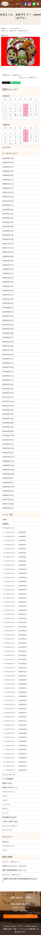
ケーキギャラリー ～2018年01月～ (16, 614)
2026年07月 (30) (7, 162)
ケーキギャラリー (15, 28)
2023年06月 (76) (7, 320)
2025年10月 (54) (7, 201)
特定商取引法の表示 (9, 817)
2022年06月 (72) (7, 371)
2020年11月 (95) (7, 453)
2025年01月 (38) (7, 239)
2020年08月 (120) (8, 465)
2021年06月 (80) (7, 423)
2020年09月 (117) (8, 461)
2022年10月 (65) (7, 354)
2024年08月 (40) (7, 261)
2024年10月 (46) (7, 252)
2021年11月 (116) (8, 401)
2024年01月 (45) (7, 290)
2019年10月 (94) (7, 508)
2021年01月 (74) (7, 444)
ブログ (4, 850)
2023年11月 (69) (7, 299)
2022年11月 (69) (7, 350)
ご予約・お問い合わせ (10, 821)
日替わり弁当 (7, 783)
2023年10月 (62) (7, 303)
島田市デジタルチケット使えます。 (15, 866)
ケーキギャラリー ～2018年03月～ (16, 606)
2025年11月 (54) (7, 197)
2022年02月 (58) (7, 389)
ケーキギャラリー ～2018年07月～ (16, 590)
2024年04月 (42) (7, 278)
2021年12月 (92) (7, 397)
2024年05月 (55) (7, 273)
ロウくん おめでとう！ (11, 862)
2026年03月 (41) (7, 180)
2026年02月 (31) (7, 184)
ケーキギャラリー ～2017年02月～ (16, 659)
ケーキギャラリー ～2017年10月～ (16, 626)
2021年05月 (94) (7, 427)
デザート (5, 809)
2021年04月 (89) (7, 431)
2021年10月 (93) (7, 406)
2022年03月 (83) (7, 384)
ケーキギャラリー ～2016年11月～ (16, 672)
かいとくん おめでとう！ (11, 874)
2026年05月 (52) (7, 171)
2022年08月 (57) (7, 363)
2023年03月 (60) (7, 333)
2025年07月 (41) (7, 214)
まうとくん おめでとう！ (28, 77)
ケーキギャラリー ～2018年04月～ (16, 602)
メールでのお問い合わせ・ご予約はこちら (20, 916)
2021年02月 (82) (7, 440)
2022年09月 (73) (7, 359)
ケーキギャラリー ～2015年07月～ (16, 737)
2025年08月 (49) (7, 209)
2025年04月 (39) (7, 226)
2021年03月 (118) (8, 435)
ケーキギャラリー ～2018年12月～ (16, 569)
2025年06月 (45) (7, 218)
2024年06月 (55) (7, 269)
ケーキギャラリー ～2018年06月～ (16, 594)
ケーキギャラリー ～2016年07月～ (16, 688)
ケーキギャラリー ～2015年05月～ (16, 745)
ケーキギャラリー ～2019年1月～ (15, 565)
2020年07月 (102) (8, 470)
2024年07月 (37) (7, 265)
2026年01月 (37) (7, 188)
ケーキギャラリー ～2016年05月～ (16, 696)
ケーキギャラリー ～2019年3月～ (15, 557)
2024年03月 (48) (7, 282)
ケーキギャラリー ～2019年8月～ (15, 536)
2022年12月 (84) (7, 346)
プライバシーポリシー (10, 826)
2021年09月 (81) (7, 410)
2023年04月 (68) (7, 329)
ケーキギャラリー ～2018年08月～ (16, 586)
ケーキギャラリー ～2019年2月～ (15, 561)
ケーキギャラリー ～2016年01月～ (16, 713)
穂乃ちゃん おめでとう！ (12, 75)
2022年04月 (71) (7, 380)
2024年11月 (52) (7, 248)
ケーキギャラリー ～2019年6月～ (15, 544)
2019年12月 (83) (7, 499)
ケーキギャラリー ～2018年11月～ (16, 573)
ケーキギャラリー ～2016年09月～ (16, 680)
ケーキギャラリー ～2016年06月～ (16, 692)
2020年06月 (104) (8, 474)
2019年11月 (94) (7, 504)
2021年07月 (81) (7, 418)
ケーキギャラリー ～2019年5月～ (15, 549)
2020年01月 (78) (7, 495)
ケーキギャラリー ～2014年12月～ (16, 766)
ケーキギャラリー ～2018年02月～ (16, 610)
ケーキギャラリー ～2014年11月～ (16, 770)
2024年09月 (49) (7, 256)
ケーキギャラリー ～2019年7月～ (15, 540)
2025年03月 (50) (7, 231)
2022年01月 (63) (7, 393)
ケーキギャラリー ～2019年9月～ (15, 532)
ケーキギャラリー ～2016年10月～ (16, 676)
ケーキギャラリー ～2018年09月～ (16, 581)
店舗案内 (5, 524)
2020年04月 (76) (7, 482)
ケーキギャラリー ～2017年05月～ (16, 647)
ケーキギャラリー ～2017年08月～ (16, 635)
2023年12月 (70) (7, 295)
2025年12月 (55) (7, 192)
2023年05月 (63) (7, 325)
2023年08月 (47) (7, 312)
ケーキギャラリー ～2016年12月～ (16, 668)
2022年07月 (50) (7, 367)
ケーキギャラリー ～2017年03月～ (16, 655)
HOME (3, 28)
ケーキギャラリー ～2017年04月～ (16, 651)
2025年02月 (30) (7, 235)
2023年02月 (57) (7, 337)
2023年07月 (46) (7, 316)
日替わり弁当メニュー (10, 787)
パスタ (4, 800)
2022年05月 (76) (7, 376)
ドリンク (5, 813)
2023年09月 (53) (7, 308)
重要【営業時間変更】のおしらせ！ (15, 870)
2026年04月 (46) (7, 175)
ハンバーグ (6, 804)
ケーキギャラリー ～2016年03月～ (16, 704)
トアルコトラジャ (8, 792)
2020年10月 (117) (8, 457)
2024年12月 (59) (7, 244)
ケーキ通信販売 (7, 779)
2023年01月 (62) (7, 342)
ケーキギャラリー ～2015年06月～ (16, 741)
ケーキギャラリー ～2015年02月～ (16, 758)
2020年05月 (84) (7, 478)
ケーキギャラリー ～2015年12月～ (16, 717)
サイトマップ (7, 830)
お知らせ (5, 842)
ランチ (4, 796)
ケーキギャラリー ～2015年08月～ (16, 733)
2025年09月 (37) (7, 205)
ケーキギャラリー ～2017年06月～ (16, 643)
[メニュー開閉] (38, 4)
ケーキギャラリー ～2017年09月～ (16, 631)
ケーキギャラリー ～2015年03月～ (16, 754)
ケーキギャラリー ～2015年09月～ (16, 729)
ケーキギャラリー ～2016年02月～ (16, 708)
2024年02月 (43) (7, 286)
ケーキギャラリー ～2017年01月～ (16, 663)
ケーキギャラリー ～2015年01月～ (16, 762)
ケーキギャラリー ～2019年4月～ (15, 553)
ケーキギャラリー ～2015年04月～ (16, 749)
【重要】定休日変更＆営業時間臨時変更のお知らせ (19, 880)
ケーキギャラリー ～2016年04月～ (16, 700)
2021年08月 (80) (7, 414)
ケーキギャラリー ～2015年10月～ (16, 725)
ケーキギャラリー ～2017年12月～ (16, 618)
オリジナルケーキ (8, 775)
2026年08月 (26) (7, 158)
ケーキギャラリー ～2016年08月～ (16, 684)
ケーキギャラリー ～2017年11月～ (16, 622)
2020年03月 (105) (8, 487)
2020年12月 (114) (8, 448)
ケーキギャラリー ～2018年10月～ (16, 577)
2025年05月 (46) (7, 222)
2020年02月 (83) (7, 491)
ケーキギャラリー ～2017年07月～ (16, 639)
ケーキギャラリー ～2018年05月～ (16, 598)
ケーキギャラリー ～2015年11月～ (16, 721)
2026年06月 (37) (7, 167)
